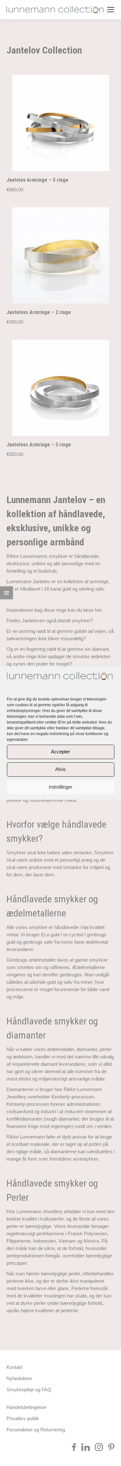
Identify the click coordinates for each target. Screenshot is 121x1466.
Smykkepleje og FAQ (28, 1389)
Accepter (60, 751)
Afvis (60, 769)
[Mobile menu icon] (111, 9)
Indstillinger (60, 787)
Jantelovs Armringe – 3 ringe (38, 445)
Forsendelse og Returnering (35, 1429)
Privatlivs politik (22, 1418)
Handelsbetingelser (26, 1407)
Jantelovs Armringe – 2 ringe (38, 312)
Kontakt (14, 1367)
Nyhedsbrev (19, 1378)
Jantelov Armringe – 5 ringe (37, 180)
